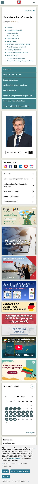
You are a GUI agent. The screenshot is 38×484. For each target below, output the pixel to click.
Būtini (5, 463)
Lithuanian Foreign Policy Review (16, 179)
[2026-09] (32, 396)
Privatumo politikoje (14, 458)
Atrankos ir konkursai (11, 197)
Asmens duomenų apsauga (16, 58)
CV (26, 152)
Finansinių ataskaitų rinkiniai (16, 47)
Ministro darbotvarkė (13, 152)
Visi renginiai (30, 432)
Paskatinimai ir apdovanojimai (15, 85)
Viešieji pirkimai (12, 41)
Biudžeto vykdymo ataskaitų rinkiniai (19, 44)
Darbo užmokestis (13, 38)
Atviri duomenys (12, 55)
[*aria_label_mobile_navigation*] (2, 2)
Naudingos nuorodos (11, 202)
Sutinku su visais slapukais (20, 471)
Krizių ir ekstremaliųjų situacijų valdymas (20, 61)
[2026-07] (6, 396)
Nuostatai (10, 27)
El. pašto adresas (9, 443)
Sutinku (5, 471)
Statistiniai (24, 463)
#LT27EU (7, 174)
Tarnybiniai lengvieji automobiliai (17, 52)
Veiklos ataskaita (12, 33)
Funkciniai (14, 463)
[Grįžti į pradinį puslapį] (19, 2)
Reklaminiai (7, 466)
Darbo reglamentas (13, 36)
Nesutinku (6, 476)
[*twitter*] (31, 152)
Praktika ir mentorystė (12, 192)
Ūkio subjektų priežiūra (14, 50)
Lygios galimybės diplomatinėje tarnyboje (15, 185)
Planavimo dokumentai (14, 30)
